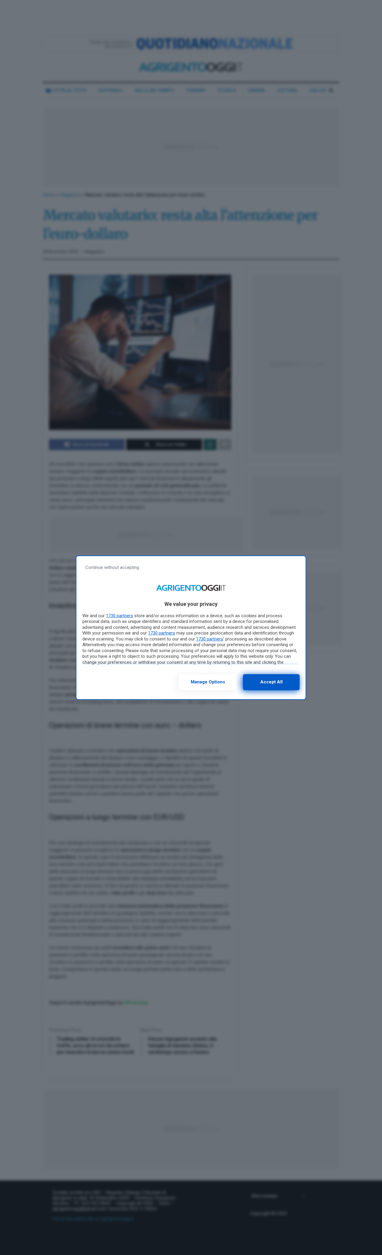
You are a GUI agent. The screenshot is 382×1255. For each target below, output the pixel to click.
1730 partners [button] (119, 615)
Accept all (271, 682)
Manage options (208, 682)
